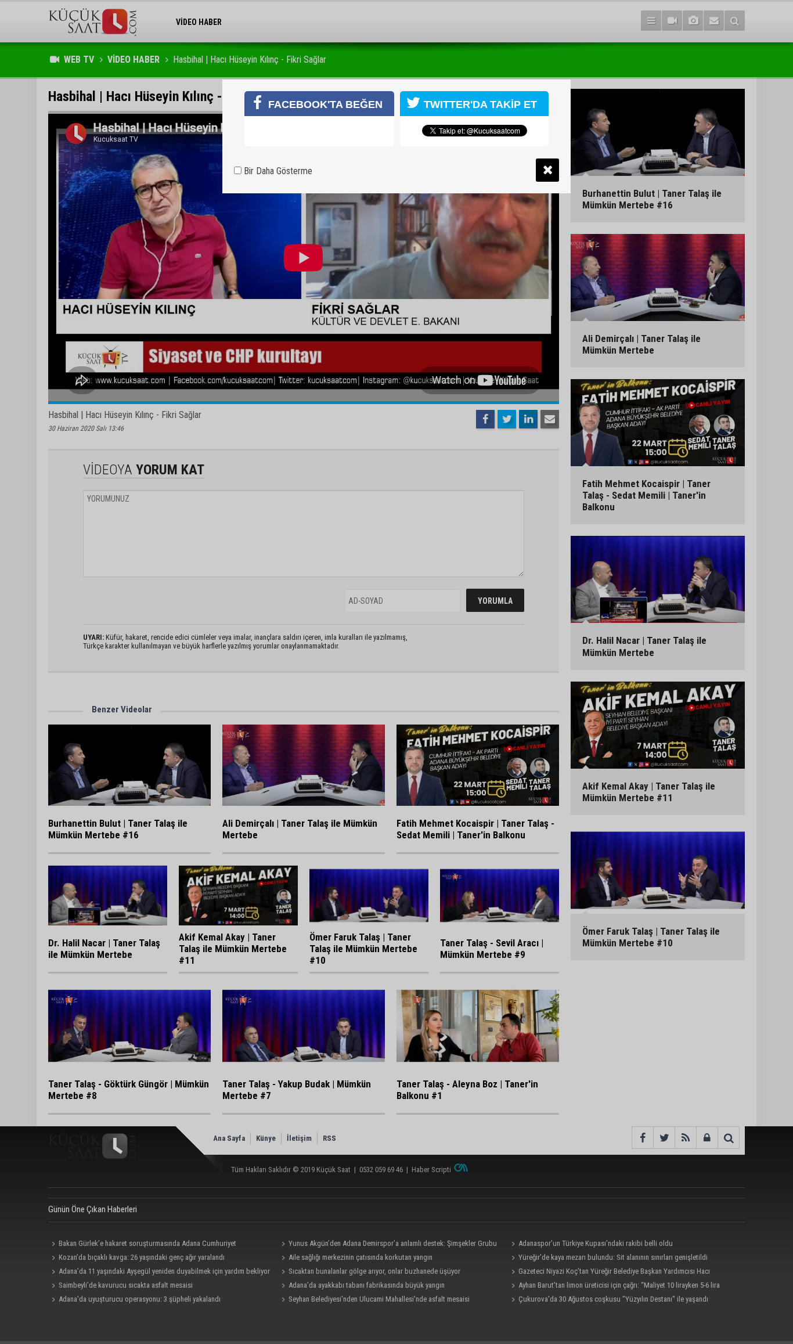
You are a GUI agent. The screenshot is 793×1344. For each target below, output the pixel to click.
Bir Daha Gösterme (276, 170)
